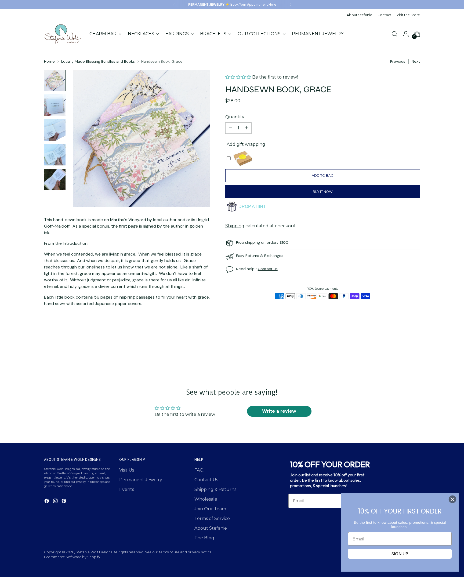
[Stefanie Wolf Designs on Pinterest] (64, 501)
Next (416, 61)
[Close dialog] (452, 499)
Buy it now (323, 192)
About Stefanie (210, 528)
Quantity (234, 116)
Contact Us (206, 479)
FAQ (199, 470)
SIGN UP (400, 554)
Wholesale (205, 499)
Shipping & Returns (215, 489)
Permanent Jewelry (140, 479)
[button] (238, 77)
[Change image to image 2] (55, 105)
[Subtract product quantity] (230, 128)
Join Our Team (210, 508)
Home (49, 61)
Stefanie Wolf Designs (94, 552)
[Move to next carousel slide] (415, 352)
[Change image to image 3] (55, 130)
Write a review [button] (279, 411)
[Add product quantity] (246, 128)
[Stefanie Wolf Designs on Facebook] (47, 501)
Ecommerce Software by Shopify (72, 557)
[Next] (290, 4)
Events (126, 489)
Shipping (234, 225)
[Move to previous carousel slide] (403, 352)
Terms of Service (212, 518)
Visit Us (126, 470)
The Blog (204, 537)
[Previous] (174, 4)
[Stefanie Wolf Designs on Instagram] (56, 501)
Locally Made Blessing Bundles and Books (98, 61)
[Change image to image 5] (55, 179)
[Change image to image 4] (55, 154)
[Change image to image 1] (55, 80)
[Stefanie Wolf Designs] (63, 34)
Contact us (268, 268)
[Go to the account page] (405, 34)
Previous (397, 61)
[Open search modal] (394, 34)
